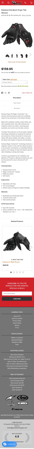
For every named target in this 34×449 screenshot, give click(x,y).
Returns (17, 325)
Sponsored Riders (17, 340)
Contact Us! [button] (11, 444)
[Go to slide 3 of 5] (17, 272)
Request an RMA (17, 342)
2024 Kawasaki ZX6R (17, 380)
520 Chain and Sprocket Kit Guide (17, 366)
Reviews (17, 108)
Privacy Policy (17, 321)
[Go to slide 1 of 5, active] (11, 272)
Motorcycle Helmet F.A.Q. (17, 357)
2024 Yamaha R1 (17, 390)
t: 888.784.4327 (17, 422)
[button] (9, 444)
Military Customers (17, 337)
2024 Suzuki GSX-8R (17, 383)
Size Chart (13, 79)
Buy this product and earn (15, 86)
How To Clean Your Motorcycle (17, 361)
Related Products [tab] (17, 221)
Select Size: (9, 79)
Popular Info (17, 334)
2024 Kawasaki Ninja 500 (17, 378)
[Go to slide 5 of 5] (23, 272)
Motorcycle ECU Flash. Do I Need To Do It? (17, 359)
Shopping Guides (17, 351)
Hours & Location (17, 318)
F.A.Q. (17, 327)
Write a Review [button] (26, 15)
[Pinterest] (9, 92)
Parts (17, 344)
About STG (17, 316)
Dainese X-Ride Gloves (11, 262)
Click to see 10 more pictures (17, 62)
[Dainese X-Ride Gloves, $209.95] (17, 241)
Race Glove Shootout (17, 354)
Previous (3, 54)
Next (30, 54)
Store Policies (17, 323)
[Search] (8, 2)
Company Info (17, 312)
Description (17, 98)
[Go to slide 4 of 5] (20, 272)
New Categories (17, 374)
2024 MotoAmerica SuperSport (17, 368)
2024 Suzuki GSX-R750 (17, 385)
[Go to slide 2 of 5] (14, 272)
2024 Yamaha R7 (17, 387)
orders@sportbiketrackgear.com (17, 428)
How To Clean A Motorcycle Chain (17, 364)
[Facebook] (2, 92)
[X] (6, 92)
